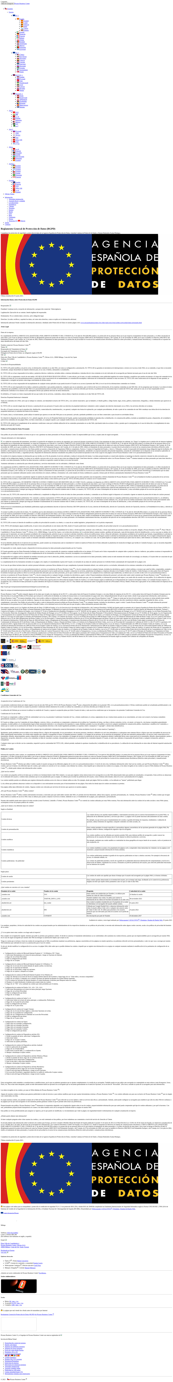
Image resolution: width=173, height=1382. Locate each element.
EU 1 (17, 15)
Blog (10, 215)
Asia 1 (11, 110)
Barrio (11, 212)
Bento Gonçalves (22, 1261)
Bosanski (22, 103)
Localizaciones (13, 203)
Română (22, 42)
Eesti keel (22, 64)
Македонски (23, 105)
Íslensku (22, 107)
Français (22, 36)
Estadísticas (12, 204)
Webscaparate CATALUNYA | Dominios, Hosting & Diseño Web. (141, 920)
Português (22, 47)
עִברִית (17, 144)
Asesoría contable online (12, 1343)
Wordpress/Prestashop (12, 1336)
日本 (17, 133)
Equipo (11, 210)
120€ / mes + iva (16, 1292)
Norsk (21, 96)
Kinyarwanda (19, 156)
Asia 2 (11, 129)
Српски (22, 86)
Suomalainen (23, 70)
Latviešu (22, 62)
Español (10, 9)
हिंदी (16, 114)
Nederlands (23, 44)
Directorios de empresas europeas (15, 1339)
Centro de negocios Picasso (11, 1213)
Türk (21, 81)
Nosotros (12, 208)
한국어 (17, 135)
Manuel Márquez (30, 1268)
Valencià (26, 25)
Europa (11, 12)
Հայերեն (23, 101)
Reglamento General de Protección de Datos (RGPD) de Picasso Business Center (27, 1302)
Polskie (21, 40)
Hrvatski (22, 88)
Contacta (7, 224)
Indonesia (18, 120)
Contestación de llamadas (13, 1328)
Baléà (25, 26)
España (22, 19)
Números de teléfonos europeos (15, 1321)
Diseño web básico (11, 1319)
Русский (22, 79)
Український (23, 83)
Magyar (21, 45)
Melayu (17, 122)
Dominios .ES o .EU (11, 1326)
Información (9, 197)
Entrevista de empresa (12, 1337)
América (12, 164)
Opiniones (12, 217)
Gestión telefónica (10, 1332)
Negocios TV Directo (17, 221)
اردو (16, 126)
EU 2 (17, 53)
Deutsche (22, 34)
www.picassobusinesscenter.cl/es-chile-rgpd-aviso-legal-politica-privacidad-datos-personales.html (111, 323)
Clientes (11, 206)
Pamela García (37, 1263)
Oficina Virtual (9, 194)
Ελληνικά (22, 49)
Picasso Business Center (22, 3)
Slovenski (22, 66)
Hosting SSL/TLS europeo (13, 1334)
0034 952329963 (12, 1233)
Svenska (22, 68)
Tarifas (7, 223)
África (11, 147)
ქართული (23, 99)
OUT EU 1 (19, 75)
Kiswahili (18, 153)
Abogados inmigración (16, 199)
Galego (25, 28)
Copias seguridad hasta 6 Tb (14, 1346)
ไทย (16, 138)
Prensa (11, 219)
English (21, 32)
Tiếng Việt (18, 140)
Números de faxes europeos (13, 1323)
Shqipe (21, 90)
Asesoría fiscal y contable (17, 201)
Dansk (21, 72)
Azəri (21, 85)
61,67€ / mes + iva (17, 1290)
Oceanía (11, 180)
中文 (17, 112)
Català (25, 23)
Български (23, 56)
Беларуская (23, 97)
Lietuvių (22, 60)
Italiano (21, 38)
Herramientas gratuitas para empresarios (17, 1348)
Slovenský (22, 58)
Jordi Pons (37, 1265)
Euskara (26, 30)
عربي (17, 116)
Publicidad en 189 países (12, 1345)
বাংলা (16, 124)
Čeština (21, 55)
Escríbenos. (42, 1273)
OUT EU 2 (19, 94)
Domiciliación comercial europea (15, 1317)
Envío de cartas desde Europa (14, 1325)
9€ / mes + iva (13, 1289)
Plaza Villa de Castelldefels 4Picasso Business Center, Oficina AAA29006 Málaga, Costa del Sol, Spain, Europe (15, 1245)
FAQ (10, 213)
